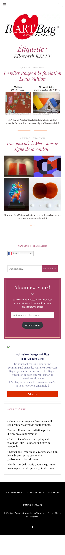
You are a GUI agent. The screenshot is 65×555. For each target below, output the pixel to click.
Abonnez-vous (32, 325)
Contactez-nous (36, 492)
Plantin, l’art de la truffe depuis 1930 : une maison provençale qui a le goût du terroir (31, 466)
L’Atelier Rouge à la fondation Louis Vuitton (32, 76)
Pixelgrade (33, 516)
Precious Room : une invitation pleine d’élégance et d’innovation (28, 431)
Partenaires (54, 492)
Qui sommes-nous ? (14, 492)
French (16, 253)
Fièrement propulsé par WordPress (30, 513)
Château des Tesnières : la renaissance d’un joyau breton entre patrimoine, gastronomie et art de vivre (32, 455)
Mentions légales (32, 505)
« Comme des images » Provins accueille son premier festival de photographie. (30, 422)
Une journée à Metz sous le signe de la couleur (32, 146)
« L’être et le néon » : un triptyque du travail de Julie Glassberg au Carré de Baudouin (28, 442)
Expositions (39, 68)
